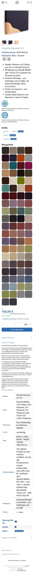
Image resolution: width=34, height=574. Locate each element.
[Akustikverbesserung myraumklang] (17, 2)
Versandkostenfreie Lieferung (17, 314)
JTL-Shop (20, 569)
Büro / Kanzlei (18, 55)
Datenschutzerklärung (14, 560)
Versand (27, 566)
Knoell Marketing (21, 570)
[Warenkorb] (31, 2)
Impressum (23, 560)
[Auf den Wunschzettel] (4, 59)
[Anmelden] (28, 2)
